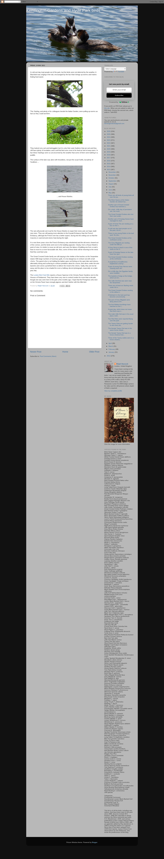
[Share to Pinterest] (69, 286)
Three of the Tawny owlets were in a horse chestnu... (121, 338)
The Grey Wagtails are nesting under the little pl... (119, 243)
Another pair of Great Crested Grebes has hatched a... (118, 205)
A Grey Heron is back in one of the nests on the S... (120, 248)
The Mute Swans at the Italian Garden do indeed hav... (118, 201)
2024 (109, 137)
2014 (109, 166)
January (112, 352)
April (110, 343)
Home (65, 352)
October (112, 178)
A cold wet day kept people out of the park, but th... (119, 229)
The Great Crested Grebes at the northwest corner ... (120, 239)
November (112, 175)
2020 (109, 149)
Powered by (113, 102)
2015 (109, 163)
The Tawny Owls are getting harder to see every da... (120, 324)
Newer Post (35, 352)
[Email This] (61, 286)
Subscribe (119, 95)
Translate (121, 71)
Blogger (94, 842)
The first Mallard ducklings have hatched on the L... (119, 305)
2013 (109, 169)
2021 (109, 146)
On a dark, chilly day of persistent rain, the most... (120, 210)
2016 (109, 161)
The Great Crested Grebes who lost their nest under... (120, 215)
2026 (109, 131)
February (112, 349)
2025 (109, 134)
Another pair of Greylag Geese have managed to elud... (121, 220)
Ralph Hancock (122, 364)
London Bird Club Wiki (41, 275)
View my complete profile (113, 391)
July (110, 187)
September (113, 181)
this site (107, 108)
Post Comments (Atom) (48, 356)
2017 (109, 158)
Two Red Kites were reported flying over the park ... (120, 319)
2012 (109, 356)
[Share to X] (65, 286)
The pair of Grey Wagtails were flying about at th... (119, 300)
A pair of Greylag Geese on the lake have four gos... (120, 253)
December (112, 172)
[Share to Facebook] (67, 286)
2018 (109, 155)
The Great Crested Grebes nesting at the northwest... (120, 258)
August (111, 184)
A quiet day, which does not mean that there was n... (120, 310)
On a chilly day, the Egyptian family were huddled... (120, 272)
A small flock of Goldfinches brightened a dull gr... (117, 262)
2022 (109, 143)
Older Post (94, 352)
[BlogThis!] (63, 286)
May (110, 193)
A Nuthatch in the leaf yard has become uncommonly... (119, 296)
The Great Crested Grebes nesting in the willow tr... (120, 291)
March (111, 346)
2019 (109, 152)
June (110, 190)
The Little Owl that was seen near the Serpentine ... (120, 281)
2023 (109, 140)
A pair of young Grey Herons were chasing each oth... (120, 267)
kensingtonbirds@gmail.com (114, 123)
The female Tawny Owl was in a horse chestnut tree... (119, 334)
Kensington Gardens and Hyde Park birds (63, 10)
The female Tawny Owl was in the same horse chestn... (120, 329)
